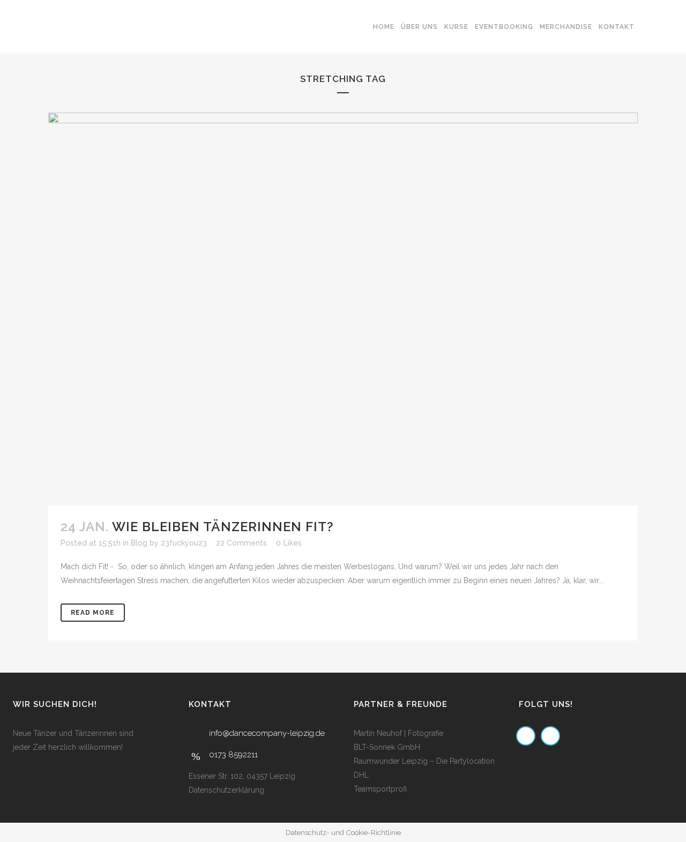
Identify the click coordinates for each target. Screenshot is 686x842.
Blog (139, 543)
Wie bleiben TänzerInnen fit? (223, 526)
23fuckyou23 (184, 543)
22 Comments (241, 543)
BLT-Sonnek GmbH (387, 747)
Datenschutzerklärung (226, 790)
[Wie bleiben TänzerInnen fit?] (343, 309)
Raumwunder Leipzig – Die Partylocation (424, 761)
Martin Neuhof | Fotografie (398, 733)
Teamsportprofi (380, 789)
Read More (93, 612)
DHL (361, 775)
